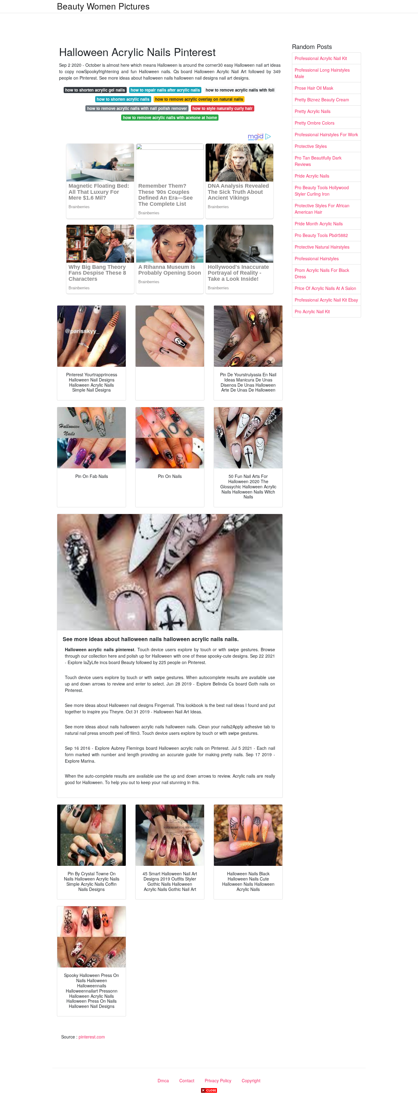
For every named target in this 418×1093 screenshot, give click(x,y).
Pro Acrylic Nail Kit (312, 311)
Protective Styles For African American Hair (322, 208)
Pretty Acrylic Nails (312, 111)
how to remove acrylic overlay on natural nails (199, 99)
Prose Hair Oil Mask (314, 88)
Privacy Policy (218, 1080)
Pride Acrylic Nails (312, 176)
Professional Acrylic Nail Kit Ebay (326, 300)
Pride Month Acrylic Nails (319, 223)
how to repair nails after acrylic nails (165, 90)
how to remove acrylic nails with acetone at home (170, 117)
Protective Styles (311, 146)
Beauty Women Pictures (103, 5)
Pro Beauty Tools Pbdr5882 (321, 235)
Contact (186, 1080)
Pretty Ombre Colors (314, 123)
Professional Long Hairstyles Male (322, 73)
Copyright (251, 1080)
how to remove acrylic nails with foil (240, 90)
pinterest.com (92, 1037)
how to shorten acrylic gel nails (95, 90)
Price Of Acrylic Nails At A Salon (325, 288)
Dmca (163, 1080)
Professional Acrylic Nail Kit (321, 58)
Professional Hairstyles (317, 258)
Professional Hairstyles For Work (326, 134)
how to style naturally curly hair (222, 108)
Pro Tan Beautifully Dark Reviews (318, 161)
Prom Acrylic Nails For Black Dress (322, 273)
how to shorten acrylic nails (123, 99)
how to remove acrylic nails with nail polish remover (137, 108)
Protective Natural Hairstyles (322, 247)
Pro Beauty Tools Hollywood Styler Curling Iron (322, 190)
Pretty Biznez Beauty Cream (322, 99)
